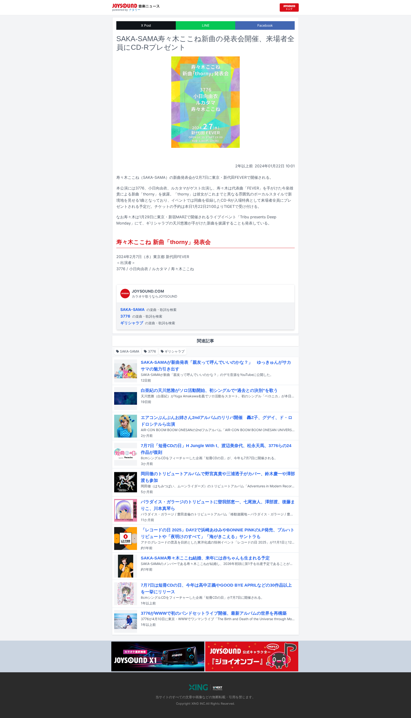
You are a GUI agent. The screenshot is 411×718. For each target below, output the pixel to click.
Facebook (265, 25)
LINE (205, 25)
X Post (146, 25)
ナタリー (134, 9)
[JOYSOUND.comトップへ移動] (289, 7)
